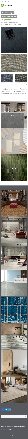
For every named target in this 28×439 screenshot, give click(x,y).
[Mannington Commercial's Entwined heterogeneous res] (14, 283)
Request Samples (9, 13)
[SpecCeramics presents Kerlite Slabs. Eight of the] (14, 256)
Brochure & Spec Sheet (10, 16)
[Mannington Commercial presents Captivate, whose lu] (14, 390)
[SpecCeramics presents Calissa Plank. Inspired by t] (14, 363)
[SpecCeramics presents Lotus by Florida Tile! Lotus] (14, 203)
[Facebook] (2, 409)
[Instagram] (9, 409)
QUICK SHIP (7, 20)
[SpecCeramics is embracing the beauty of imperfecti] (14, 310)
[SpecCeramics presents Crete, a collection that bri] (14, 229)
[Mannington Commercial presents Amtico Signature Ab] (14, 336)
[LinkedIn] (6, 409)
